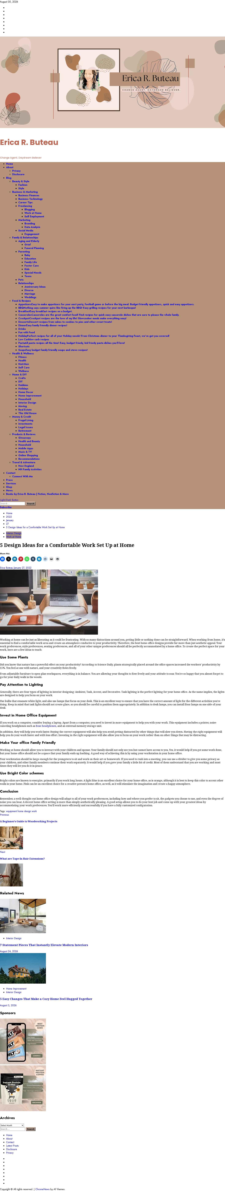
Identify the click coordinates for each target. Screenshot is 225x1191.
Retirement (24, 431)
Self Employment (34, 216)
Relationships (26, 283)
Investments (25, 424)
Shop (9, 487)
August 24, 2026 (9, 951)
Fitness (22, 357)
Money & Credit (21, 416)
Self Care (24, 367)
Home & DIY (19, 374)
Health (22, 360)
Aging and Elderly (28, 241)
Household (24, 399)
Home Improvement (29, 395)
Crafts (22, 378)
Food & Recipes (21, 301)
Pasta (71, 343)
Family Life (30, 262)
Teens (28, 276)
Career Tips (25, 202)
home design (24, 811)
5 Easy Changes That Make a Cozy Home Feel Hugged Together (46, 999)
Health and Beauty (29, 441)
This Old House (27, 413)
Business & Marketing (25, 192)
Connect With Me (22, 476)
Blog (8, 178)
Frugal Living (25, 420)
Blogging (29, 209)
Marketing (24, 220)
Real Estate (25, 409)
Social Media (25, 230)
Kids (27, 269)
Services (11, 483)
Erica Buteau (7, 568)
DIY (20, 381)
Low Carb (33, 339)
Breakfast (45, 311)
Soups (53, 350)
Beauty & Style (20, 181)
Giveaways (24, 438)
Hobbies (23, 385)
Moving (22, 406)
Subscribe (6, 507)
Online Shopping (28, 455)
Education (30, 258)
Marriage (29, 294)
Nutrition (23, 364)
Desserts (65, 322)
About (9, 167)
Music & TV (25, 452)
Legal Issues (25, 427)
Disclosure (18, 174)
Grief (27, 244)
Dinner (42, 325)
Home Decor (25, 392)
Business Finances (28, 195)
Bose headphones (46, 726)
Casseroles (98, 315)
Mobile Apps (25, 448)
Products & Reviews (24, 434)
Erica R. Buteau (29, 142)
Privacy (16, 171)
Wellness (23, 371)
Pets (21, 279)
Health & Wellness (23, 353)
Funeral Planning (34, 248)
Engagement (31, 234)
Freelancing (25, 206)
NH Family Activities (30, 469)
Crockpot (72, 318)
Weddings (30, 297)
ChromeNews (42, 1189)
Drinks (22, 329)
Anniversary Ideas (35, 287)
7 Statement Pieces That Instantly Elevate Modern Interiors (44, 945)
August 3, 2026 (8, 1005)
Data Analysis (32, 227)
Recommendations (29, 459)
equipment (11, 811)
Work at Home (33, 213)
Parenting (24, 251)
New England (26, 466)
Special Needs (32, 272)
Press (9, 480)
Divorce (29, 290)
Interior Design (27, 402)
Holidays (23, 388)
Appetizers (106, 304)
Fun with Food (26, 332)
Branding (29, 223)
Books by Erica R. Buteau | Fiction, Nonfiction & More (37, 494)
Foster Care (31, 265)
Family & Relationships (25, 237)
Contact (10, 473)
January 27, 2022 (22, 568)
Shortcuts (24, 346)
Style (21, 188)
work (34, 811)
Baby (27, 255)
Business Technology (30, 199)
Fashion (22, 185)
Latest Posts (12, 1145)
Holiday (93, 336)
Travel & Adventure (23, 462)
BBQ (77, 308)
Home (9, 164)
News (9, 490)
